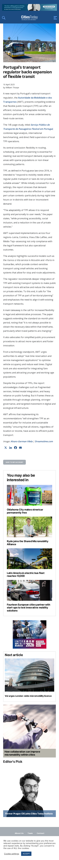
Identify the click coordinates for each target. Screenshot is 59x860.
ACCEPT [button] (26, 854)
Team (30, 833)
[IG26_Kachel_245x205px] (29, 634)
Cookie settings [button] (11, 854)
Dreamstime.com (44, 441)
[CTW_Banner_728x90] (29, 10)
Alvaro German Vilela (22, 441)
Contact (40, 833)
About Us (19, 833)
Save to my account (14, 462)
